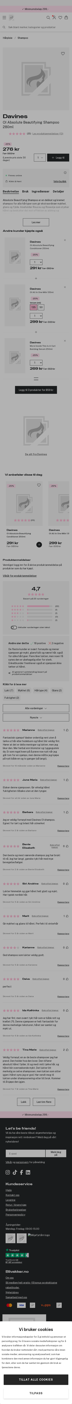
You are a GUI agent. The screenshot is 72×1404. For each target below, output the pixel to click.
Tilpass (36, 1393)
